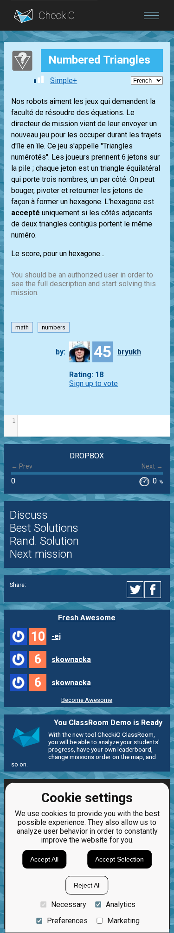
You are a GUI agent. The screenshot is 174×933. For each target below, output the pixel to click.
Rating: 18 (86, 374)
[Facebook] (154, 589)
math (22, 327)
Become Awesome (86, 699)
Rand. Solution (44, 540)
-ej (56, 636)
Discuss (29, 514)
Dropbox (87, 455)
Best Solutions (44, 527)
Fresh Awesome (87, 617)
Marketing (123, 920)
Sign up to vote (93, 383)
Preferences (67, 920)
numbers (53, 327)
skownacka (71, 659)
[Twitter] (135, 589)
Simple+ (63, 80)
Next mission (41, 553)
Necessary (68, 904)
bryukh (129, 351)
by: (60, 351)
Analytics (120, 904)
